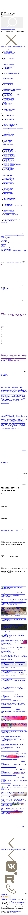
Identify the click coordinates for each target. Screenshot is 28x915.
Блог (2, 245)
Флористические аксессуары (19, 398)
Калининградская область (9, 90)
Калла (25, 389)
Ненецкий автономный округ (10, 124)
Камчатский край (7, 93)
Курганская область (8, 103)
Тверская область (7, 189)
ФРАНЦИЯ (14, 315)
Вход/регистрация (13, 250)
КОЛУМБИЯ (14, 314)
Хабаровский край (8, 204)
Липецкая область (7, 110)
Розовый (15, 356)
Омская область (7, 133)
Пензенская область (8, 140)
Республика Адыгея (8, 149)
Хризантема (8, 399)
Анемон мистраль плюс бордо (8, 667)
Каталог (3, 236)
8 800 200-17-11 (4, 222)
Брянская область (7, 59)
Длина (2, 326)
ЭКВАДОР (19, 315)
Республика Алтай (8, 150)
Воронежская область (8, 68)
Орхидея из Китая (16, 395)
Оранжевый (24, 355)
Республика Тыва (7, 167)
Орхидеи (8, 395)
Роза (2, 387)
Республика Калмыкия (9, 156)
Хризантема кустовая (17, 399)
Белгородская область (8, 58)
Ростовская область (8, 169)
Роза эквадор (11, 389)
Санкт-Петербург (9, 46)
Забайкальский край (8, 78)
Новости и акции (5, 237)
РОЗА (2, 29)
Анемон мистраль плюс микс (8, 805)
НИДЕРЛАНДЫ (22, 314)
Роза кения (7, 387)
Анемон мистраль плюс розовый (9, 759)
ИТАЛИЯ (8, 314)
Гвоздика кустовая (22, 391)
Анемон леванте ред (6, 727)
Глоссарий (3, 244)
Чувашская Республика (9, 213)
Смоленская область (8, 182)
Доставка (3, 241)
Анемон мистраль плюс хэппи (8, 683)
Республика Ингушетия (9, 155)
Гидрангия (18, 389)
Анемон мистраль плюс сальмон (9, 621)
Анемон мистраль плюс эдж (7, 644)
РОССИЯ (3, 315)
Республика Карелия (8, 158)
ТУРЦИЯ (8, 315)
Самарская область (8, 175)
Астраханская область (8, 53)
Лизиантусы (4, 390)
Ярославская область (8, 220)
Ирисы (22, 389)
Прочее (2, 396)
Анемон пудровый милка (7, 637)
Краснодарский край (8, 99)
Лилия (18, 394)
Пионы (23, 395)
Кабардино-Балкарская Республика (12, 89)
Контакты (3, 239)
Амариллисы (17, 390)
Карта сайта (13, 901)
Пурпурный (10, 356)
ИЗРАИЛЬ (3, 314)
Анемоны (23, 390)
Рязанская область (7, 170)
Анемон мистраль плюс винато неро (10, 751)
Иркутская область (8, 84)
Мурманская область (8, 119)
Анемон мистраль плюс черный (8, 767)
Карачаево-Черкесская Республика (11, 94)
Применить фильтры (14, 360)
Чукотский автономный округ (10, 214)
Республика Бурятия (8, 152)
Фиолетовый (4, 359)
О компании (4, 240)
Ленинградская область (9, 109)
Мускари (22, 394)
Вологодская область (8, 67)
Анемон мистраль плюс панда (8, 691)
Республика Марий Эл (9, 160)
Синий (2, 358)
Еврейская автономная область (11, 73)
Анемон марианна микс (6, 590)
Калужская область (8, 91)
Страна (2, 313)
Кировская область (8, 96)
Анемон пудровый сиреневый (8, 796)
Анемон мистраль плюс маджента (9, 741)
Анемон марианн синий (6, 596)
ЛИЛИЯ (6, 29)
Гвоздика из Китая (11, 391)
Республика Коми (7, 159)
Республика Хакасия (8, 168)
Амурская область (7, 51)
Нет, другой (10, 14)
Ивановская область (8, 83)
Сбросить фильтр (5, 360)
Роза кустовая (11, 29)
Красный (15, 355)
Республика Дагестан (8, 154)
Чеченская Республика (9, 211)
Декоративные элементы (7, 394)
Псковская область (8, 144)
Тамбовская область (8, 188)
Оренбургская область (8, 134)
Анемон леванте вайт (6, 707)
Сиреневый (7, 358)
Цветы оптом (4, 374)
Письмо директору (5, 901)
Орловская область (8, 135)
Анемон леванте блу (6, 733)
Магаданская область (8, 115)
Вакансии (3, 246)
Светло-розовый (22, 356)
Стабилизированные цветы (18, 396)
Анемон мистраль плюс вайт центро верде (11, 700)
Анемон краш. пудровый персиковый (10, 631)
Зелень (15, 394)
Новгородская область (8, 126)
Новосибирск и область (19, 46)
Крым (4, 102)
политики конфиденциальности (14, 911)
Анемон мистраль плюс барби (8, 675)
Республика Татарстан (8, 165)
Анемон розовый (5, 789)
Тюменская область (8, 193)
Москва (2, 46)
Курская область (7, 104)
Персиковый (4, 356)
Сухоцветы (3, 398)
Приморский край (7, 142)
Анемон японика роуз (6, 783)
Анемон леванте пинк (6, 720)
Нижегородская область (9, 125)
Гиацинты (20, 392)
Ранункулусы (7, 396)
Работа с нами (4, 242)
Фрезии (3, 399)
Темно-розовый (22, 358)
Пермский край (7, 141)
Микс (19, 355)
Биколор (6, 355)
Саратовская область (8, 178)
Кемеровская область (8, 95)
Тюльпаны (9, 398)
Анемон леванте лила (6, 713)
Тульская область (7, 192)
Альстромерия (10, 390)
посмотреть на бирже (6, 588)
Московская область (8, 118)
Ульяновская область (8, 199)
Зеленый (10, 355)
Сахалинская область (8, 179)
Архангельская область (9, 52)
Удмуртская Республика (9, 198)
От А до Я (10, 530)
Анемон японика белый (6, 659)
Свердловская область (8, 180)
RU (1, 264)
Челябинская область (8, 210)
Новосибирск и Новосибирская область (13, 128)
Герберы (15, 392)
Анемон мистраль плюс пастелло (9, 604)
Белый (2, 355)
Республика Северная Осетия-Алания (12, 164)
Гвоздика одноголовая (7, 392)
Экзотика (17, 400)
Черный (9, 359)
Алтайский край (7, 49)
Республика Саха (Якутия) (9, 163)
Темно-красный (14, 358)
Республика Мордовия (9, 161)
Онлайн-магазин (22, 250)
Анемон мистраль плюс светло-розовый (10, 615)
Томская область (7, 190)
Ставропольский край (8, 183)
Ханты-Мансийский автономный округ (13, 205)
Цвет (2, 354)
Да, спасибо (3, 14)
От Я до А (15, 530)
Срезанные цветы (5, 375)
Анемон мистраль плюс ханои (8, 652)
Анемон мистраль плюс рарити (8, 775)
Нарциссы (3, 395)
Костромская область (8, 98)
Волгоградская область (9, 66)
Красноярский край (8, 100)
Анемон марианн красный (7, 813)
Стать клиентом (5, 247)
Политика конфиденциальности (8, 899)
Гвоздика (3, 391)
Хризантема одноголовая (8, 400)
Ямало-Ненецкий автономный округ (12, 219)
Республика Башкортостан (9, 151)
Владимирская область (9, 64)
